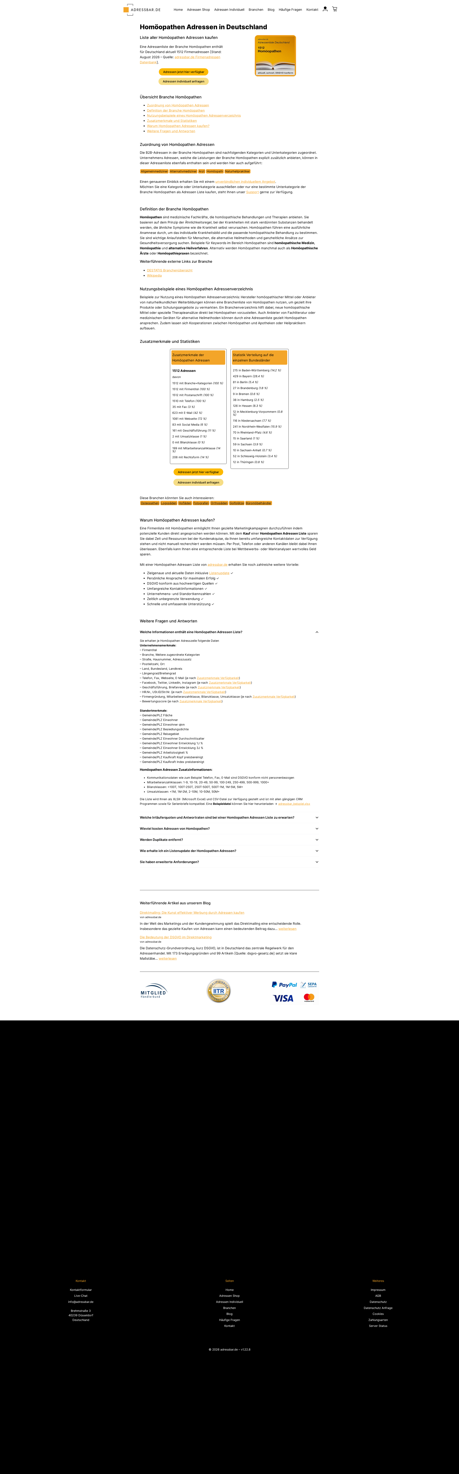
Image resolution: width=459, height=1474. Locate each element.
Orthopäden (219, 503)
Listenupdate (219, 573)
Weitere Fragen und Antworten (171, 131)
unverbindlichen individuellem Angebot (245, 182)
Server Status (378, 1326)
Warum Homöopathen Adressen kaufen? (178, 126)
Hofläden (185, 503)
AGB (378, 1295)
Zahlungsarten (378, 1320)
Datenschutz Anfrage (378, 1308)
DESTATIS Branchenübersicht (170, 270)
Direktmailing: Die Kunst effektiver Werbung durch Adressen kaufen (192, 913)
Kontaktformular (81, 1290)
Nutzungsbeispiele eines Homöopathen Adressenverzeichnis (194, 115)
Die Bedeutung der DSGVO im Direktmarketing (176, 937)
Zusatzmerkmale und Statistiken (172, 121)
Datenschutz (378, 1302)
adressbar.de (218, 564)
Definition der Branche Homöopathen (176, 110)
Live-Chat (80, 1295)
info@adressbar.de (80, 1302)
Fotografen (201, 503)
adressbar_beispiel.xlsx (294, 804)
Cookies (378, 1314)
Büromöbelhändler (258, 503)
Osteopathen (150, 503)
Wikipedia (154, 275)
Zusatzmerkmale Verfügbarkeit (218, 678)
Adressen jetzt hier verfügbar (183, 72)
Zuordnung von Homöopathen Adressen (178, 105)
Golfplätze (237, 503)
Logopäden (169, 503)
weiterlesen (287, 929)
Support (252, 192)
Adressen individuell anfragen (183, 81)
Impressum (378, 1290)
